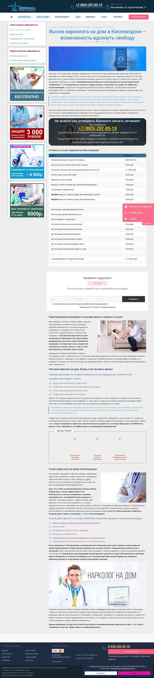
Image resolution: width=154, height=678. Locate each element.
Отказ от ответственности (86, 655)
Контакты (29, 660)
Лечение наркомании (18, 56)
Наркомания (7, 654)
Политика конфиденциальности (61, 656)
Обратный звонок (138, 17)
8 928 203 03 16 (119, 646)
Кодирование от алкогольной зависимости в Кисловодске (78, 537)
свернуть (149, 223)
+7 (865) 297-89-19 (89, 5)
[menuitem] (12, 17)
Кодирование (30, 657)
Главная (5, 651)
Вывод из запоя (16, 34)
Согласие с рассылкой (84, 658)
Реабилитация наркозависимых (23, 60)
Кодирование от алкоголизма (22, 39)
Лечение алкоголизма (19, 43)
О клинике (6, 660)
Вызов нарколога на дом (20, 30)
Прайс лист (6, 657)
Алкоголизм (30, 651)
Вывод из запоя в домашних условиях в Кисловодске (76, 523)
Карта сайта (57, 662)
